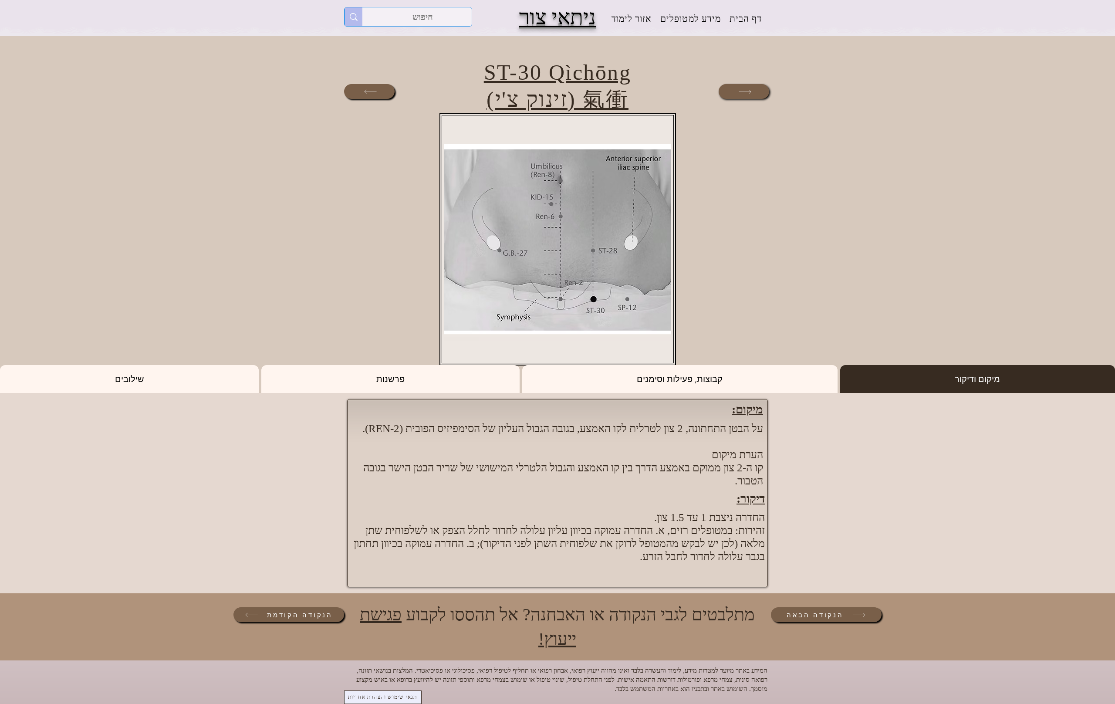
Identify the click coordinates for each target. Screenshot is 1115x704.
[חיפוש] (353, 16)
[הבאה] (744, 91)
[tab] (977, 379)
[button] (690, 19)
